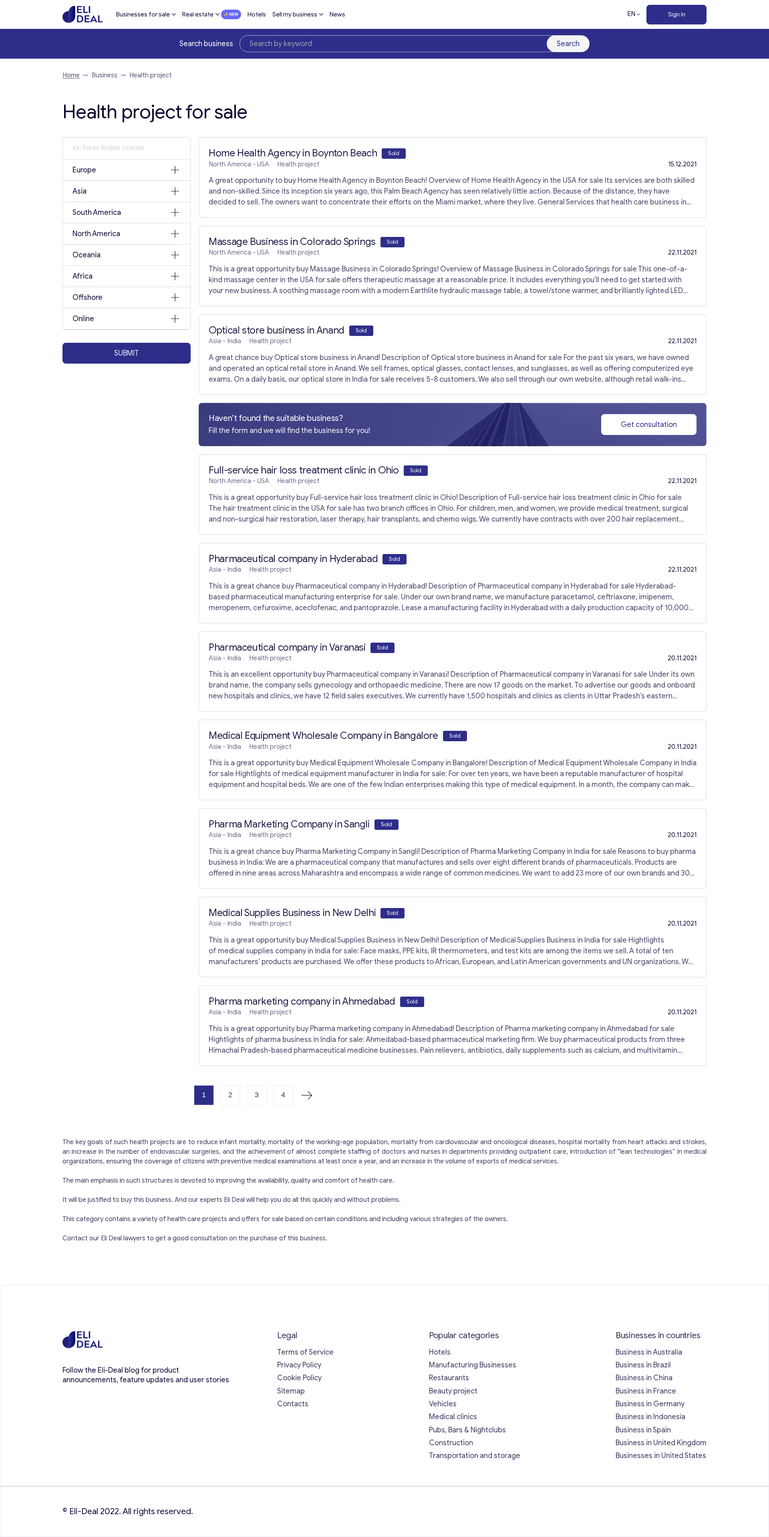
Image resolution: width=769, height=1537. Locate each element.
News (337, 14)
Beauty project (453, 1391)
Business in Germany (650, 1403)
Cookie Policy (299, 1377)
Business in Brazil (643, 1365)
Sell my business (294, 14)
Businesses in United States (661, 1455)
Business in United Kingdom (661, 1442)
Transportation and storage (474, 1455)
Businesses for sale (143, 14)
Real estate (197, 14)
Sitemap (291, 1391)
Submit (126, 353)
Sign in (676, 14)
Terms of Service (305, 1352)
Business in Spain (643, 1430)
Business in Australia (649, 1352)
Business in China (644, 1377)
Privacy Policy (299, 1365)
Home (71, 75)
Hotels (257, 14)
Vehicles (443, 1403)
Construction (451, 1442)
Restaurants (449, 1377)
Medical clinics (453, 1416)
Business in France (646, 1391)
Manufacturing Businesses (472, 1365)
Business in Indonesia (650, 1416)
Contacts (292, 1403)
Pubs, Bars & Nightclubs (467, 1430)
